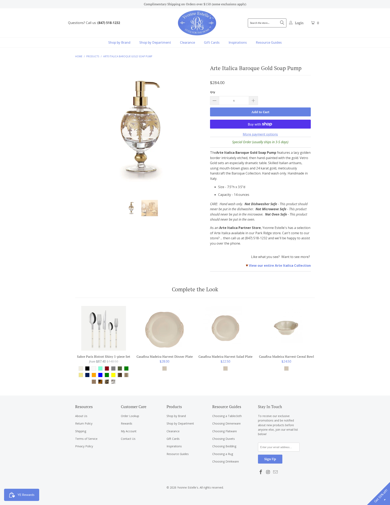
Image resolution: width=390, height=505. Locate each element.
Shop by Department (155, 42)
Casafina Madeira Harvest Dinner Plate (164, 328)
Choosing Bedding (224, 446)
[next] (199, 131)
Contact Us (128, 439)
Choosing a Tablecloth (227, 416)
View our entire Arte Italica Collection (280, 265)
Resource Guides (269, 42)
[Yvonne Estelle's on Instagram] (268, 472)
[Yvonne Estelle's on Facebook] (261, 472)
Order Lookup (130, 416)
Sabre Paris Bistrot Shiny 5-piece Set (103, 328)
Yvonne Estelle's (187, 487)
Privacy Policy (84, 446)
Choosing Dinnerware (226, 423)
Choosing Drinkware (225, 461)
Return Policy (83, 423)
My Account (128, 431)
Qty (212, 92)
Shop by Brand (119, 42)
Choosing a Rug (222, 454)
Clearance (187, 42)
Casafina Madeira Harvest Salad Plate (225, 328)
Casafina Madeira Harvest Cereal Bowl (286, 328)
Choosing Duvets (223, 439)
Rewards (126, 423)
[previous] (82, 131)
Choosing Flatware (224, 431)
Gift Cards (212, 42)
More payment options (260, 134)
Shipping (80, 431)
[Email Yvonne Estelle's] (275, 472)
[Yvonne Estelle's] (197, 22)
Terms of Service (86, 439)
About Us (81, 416)
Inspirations (238, 42)
